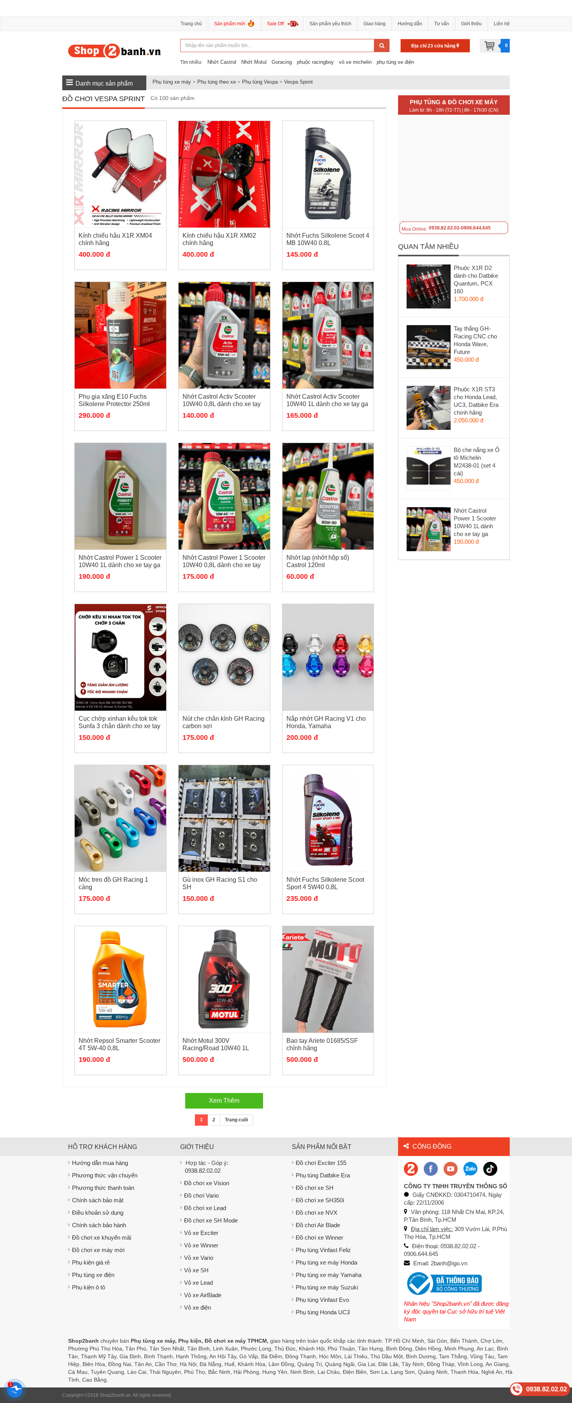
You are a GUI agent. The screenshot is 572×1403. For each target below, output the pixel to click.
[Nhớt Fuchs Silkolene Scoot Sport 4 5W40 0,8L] (328, 818)
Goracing (282, 62)
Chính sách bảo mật (97, 1200)
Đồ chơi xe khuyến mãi (101, 1237)
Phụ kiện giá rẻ (91, 1262)
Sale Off (275, 23)
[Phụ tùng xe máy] (114, 50)
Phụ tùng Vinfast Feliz (323, 1250)
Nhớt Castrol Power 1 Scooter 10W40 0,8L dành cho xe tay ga (223, 565)
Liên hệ (502, 23)
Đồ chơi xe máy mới (98, 1250)
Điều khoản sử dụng (97, 1212)
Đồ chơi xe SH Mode (211, 1220)
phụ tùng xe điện (395, 62)
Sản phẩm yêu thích (330, 23)
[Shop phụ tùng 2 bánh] (431, 1168)
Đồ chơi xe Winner (319, 1237)
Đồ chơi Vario (201, 1195)
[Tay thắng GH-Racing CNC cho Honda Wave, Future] (429, 349)
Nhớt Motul (254, 62)
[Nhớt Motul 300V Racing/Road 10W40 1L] (224, 979)
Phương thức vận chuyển (104, 1175)
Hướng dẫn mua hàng (100, 1163)
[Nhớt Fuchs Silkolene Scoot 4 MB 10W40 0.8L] (328, 174)
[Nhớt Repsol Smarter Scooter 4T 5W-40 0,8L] (120, 979)
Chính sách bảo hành (99, 1225)
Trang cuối (236, 1120)
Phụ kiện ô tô (88, 1287)
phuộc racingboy (315, 62)
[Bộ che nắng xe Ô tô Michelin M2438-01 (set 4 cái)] (429, 470)
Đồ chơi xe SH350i (320, 1200)
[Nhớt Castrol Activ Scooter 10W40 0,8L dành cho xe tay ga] (224, 335)
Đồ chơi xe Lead (205, 1208)
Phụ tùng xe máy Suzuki (327, 1287)
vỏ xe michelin (355, 62)
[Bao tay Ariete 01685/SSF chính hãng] (328, 979)
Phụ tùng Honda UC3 (323, 1312)
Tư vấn (441, 23)
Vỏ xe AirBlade (202, 1295)
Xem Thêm (224, 1100)
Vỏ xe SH (196, 1270)
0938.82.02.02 (203, 1170)
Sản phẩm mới (229, 23)
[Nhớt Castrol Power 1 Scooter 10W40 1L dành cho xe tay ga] (120, 496)
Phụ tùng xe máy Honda (326, 1262)
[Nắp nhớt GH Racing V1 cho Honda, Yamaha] (328, 657)
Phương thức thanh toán (103, 1187)
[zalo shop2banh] (470, 1168)
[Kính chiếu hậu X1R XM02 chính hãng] (224, 174)
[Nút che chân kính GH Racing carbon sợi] (224, 657)
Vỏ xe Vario (198, 1257)
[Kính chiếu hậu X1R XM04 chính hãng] (120, 174)
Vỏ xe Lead (198, 1282)
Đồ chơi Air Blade (318, 1225)
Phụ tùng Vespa (260, 82)
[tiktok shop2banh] (490, 1168)
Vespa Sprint (298, 82)
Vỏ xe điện (197, 1307)
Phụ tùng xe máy (172, 82)
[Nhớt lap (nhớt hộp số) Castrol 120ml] (328, 496)
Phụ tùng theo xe (216, 82)
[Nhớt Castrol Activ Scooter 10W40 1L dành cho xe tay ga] (328, 335)
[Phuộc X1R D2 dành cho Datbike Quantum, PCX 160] (429, 288)
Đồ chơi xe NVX (316, 1212)
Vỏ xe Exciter (201, 1233)
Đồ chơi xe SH (314, 1187)
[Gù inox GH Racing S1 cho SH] (224, 818)
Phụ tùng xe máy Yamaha (328, 1275)
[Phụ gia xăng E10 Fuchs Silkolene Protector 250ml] (120, 335)
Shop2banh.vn (115, 1395)
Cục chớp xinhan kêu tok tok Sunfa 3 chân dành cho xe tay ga (119, 726)
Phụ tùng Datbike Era (323, 1175)
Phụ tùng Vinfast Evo (322, 1299)
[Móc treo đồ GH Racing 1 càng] (120, 818)
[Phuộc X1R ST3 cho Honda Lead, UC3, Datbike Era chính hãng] (429, 409)
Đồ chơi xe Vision (206, 1183)
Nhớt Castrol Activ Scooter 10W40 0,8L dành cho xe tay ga (221, 404)
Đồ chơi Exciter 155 (321, 1163)
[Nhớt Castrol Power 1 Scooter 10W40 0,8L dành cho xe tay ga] (224, 496)
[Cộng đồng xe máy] (411, 1168)
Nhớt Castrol (221, 62)
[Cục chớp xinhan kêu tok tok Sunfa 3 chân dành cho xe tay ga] (120, 657)
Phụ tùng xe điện (93, 1275)
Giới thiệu (471, 23)
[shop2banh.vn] (451, 1168)
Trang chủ (191, 23)
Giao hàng (374, 23)
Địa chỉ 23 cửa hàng (433, 46)
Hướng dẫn (410, 23)
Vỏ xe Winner (201, 1245)
